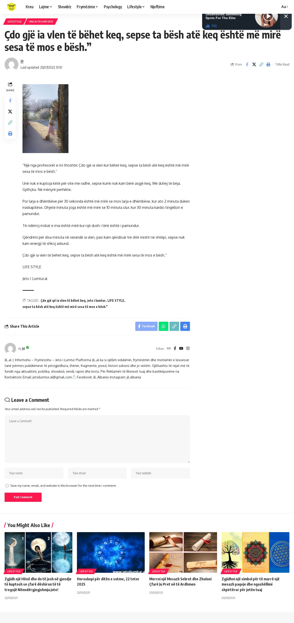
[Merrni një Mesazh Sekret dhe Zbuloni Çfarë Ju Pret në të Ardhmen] (183, 552)
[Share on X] (254, 64)
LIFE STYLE (115, 300)
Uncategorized (41, 21)
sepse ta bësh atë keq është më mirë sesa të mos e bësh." (65, 307)
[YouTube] (181, 348)
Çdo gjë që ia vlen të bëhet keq (63, 300)
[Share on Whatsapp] (163, 326)
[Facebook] (175, 348)
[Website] (169, 348)
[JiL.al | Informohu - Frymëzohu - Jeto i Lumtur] (11, 7)
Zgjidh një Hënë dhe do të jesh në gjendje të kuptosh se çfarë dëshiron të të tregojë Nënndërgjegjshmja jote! (38, 584)
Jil (22, 61)
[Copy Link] (261, 64)
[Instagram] (188, 348)
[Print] (268, 64)
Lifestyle (15, 21)
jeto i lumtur (96, 300)
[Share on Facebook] (247, 64)
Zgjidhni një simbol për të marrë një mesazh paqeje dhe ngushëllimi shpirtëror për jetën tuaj (251, 584)
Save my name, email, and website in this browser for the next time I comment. (63, 485)
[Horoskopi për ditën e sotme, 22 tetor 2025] (111, 552)
